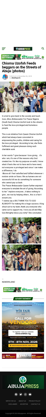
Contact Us (35, 404)
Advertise (24, 404)
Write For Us (11, 401)
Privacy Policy (34, 401)
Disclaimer (12, 404)
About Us (22, 401)
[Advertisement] (23, 23)
